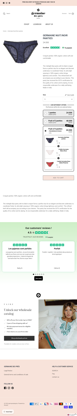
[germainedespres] (38, 13)
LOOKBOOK (37, 24)
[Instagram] (6, 3)
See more (20, 263)
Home (4, 31)
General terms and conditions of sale (16, 374)
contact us (55, 377)
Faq (53, 374)
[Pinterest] (9, 3)
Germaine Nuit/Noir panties (15, 31)
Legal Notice (8, 371)
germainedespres (13, 403)
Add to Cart (58, 178)
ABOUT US (49, 24)
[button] (58, 113)
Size (44, 95)
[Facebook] (4, 3)
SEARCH (55, 371)
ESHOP (26, 24)
